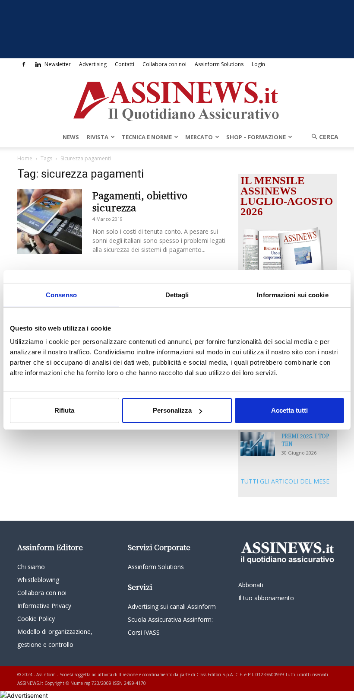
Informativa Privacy (44, 605)
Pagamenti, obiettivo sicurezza (139, 201)
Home (24, 158)
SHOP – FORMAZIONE (256, 137)
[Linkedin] (38, 64)
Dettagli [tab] (177, 295)
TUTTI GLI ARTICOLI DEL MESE (284, 481)
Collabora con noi (164, 64)
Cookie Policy (36, 618)
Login (258, 64)
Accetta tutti (289, 410)
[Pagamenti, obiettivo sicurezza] (49, 221)
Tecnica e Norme (147, 137)
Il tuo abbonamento (266, 598)
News (71, 137)
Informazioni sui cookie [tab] (292, 295)
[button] (322, 137)
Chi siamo (31, 567)
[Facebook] (23, 64)
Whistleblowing (38, 580)
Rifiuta (64, 410)
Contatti (124, 64)
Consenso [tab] (61, 295)
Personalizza (172, 410)
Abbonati (250, 585)
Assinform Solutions (219, 64)
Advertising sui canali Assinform (172, 606)
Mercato (199, 137)
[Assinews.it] (177, 99)
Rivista (97, 137)
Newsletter (57, 64)
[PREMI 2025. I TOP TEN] (257, 444)
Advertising (93, 64)
